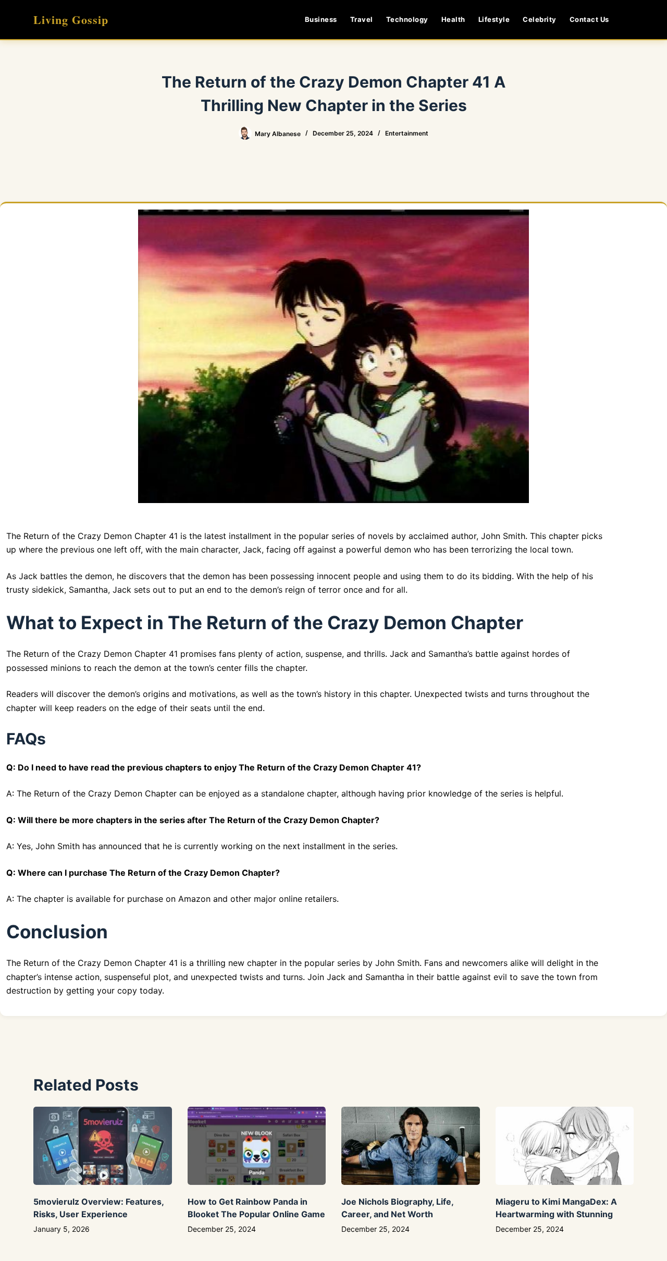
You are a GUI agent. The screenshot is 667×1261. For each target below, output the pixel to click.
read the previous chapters (146, 767)
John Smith (396, 963)
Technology (407, 19)
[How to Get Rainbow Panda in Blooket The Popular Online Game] (257, 1145)
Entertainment (406, 133)
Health (453, 19)
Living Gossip (70, 19)
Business (321, 19)
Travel (361, 19)
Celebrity (540, 19)
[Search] (630, 19)
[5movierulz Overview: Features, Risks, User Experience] (102, 1145)
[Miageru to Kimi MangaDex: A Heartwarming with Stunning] (565, 1145)
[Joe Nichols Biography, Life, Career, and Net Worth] (410, 1145)
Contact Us (589, 19)
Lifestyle (494, 19)
